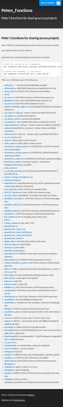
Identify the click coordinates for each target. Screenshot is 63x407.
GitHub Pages (19, 400)
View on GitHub (47, 3)
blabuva (31, 395)
